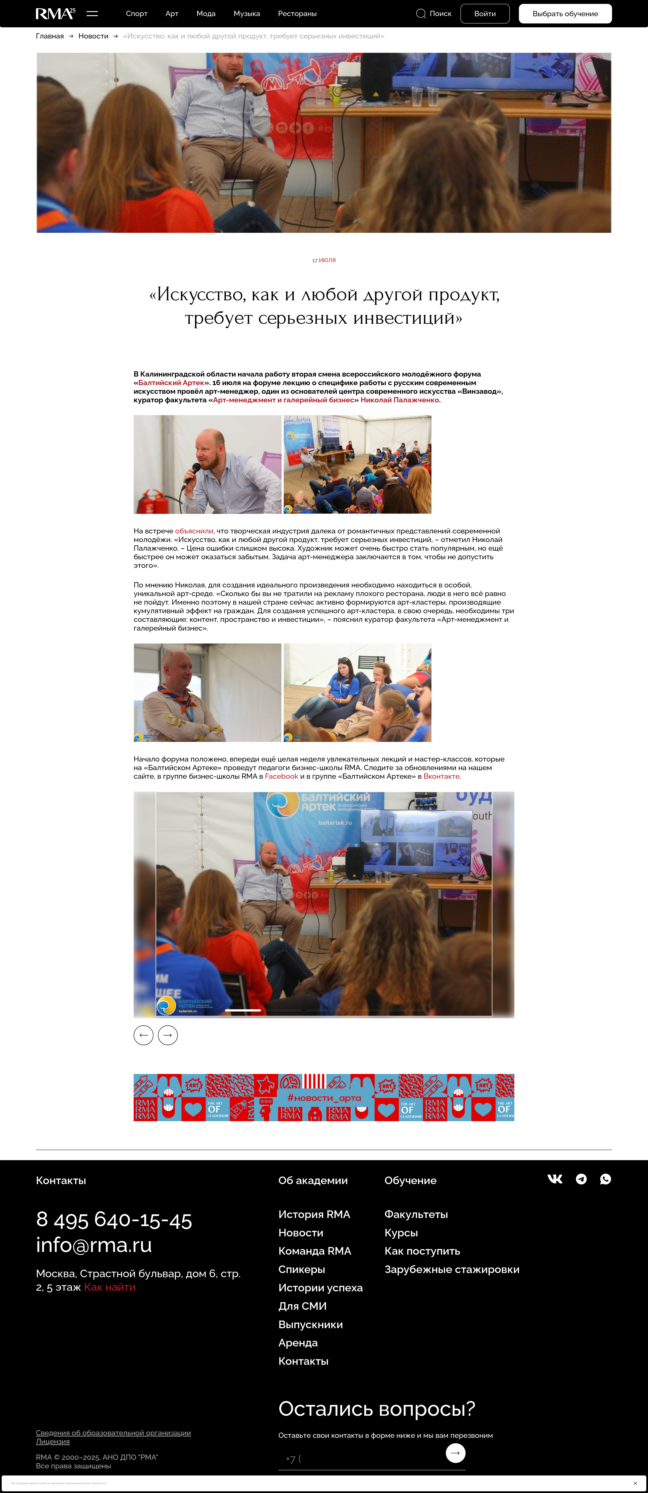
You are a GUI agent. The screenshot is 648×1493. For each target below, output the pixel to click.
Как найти (110, 1287)
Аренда (298, 1342)
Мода (206, 13)
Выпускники (310, 1324)
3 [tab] (324, 1010)
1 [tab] (243, 1010)
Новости (93, 36)
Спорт (137, 13)
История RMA (314, 1214)
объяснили (194, 531)
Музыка (247, 13)
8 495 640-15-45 (114, 1219)
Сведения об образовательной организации (113, 1433)
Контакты (303, 1361)
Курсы (401, 1232)
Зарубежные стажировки (452, 1269)
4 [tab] (364, 1010)
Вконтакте (442, 776)
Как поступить (422, 1251)
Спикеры (301, 1269)
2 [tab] (283, 1010)
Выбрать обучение (565, 13)
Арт (172, 13)
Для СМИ (302, 1306)
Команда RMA (314, 1251)
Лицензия (53, 1441)
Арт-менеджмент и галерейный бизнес (283, 400)
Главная (50, 36)
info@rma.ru (94, 1245)
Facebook (281, 776)
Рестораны (297, 13)
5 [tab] (405, 1010)
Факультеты (416, 1214)
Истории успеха (320, 1287)
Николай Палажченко (400, 400)
